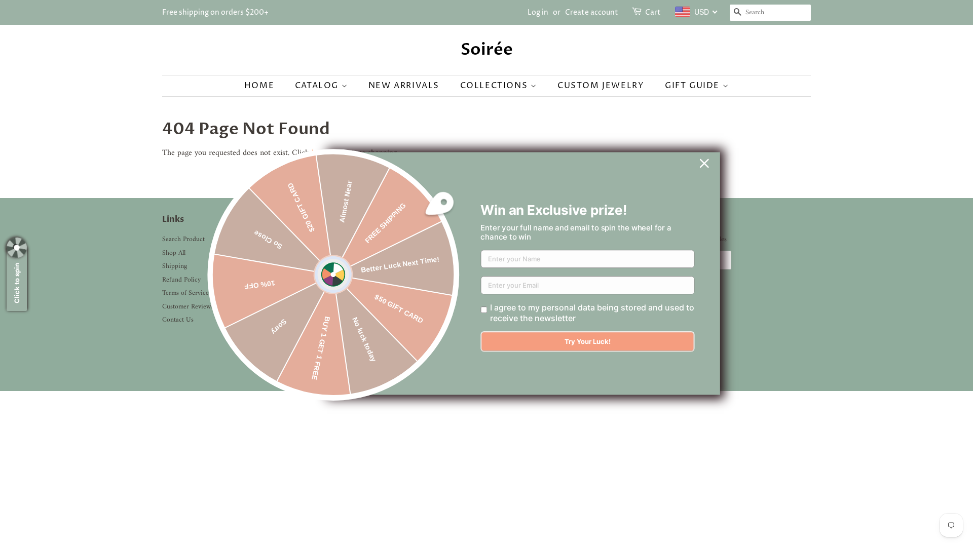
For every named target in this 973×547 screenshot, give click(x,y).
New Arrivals (403, 85)
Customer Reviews (188, 307)
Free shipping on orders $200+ (215, 12)
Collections (495, 85)
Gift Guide (694, 85)
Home (259, 85)
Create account (591, 12)
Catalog (318, 85)
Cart (653, 12)
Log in (538, 12)
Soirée (487, 49)
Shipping (174, 266)
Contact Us (178, 320)
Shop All (173, 253)
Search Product (183, 239)
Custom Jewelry (600, 85)
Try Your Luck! (588, 342)
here (319, 153)
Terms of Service (185, 293)
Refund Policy (181, 280)
